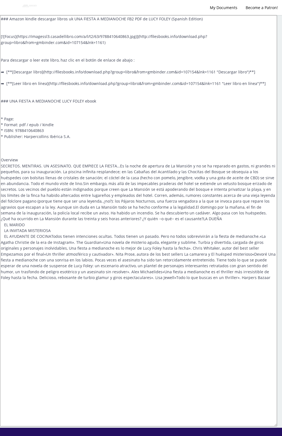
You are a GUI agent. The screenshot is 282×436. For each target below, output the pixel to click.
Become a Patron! (262, 7)
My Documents (223, 7)
